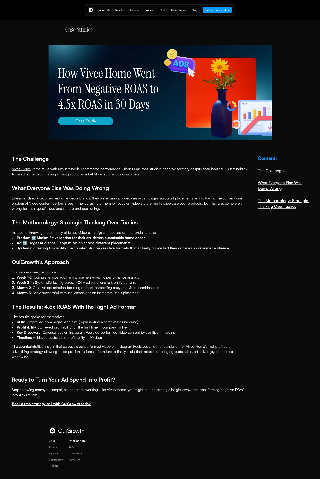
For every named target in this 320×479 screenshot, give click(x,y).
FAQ (71, 447)
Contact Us (75, 453)
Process (53, 465)
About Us (74, 459)
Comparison (56, 459)
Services (54, 453)
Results (53, 447)
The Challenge (271, 170)
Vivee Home (21, 169)
